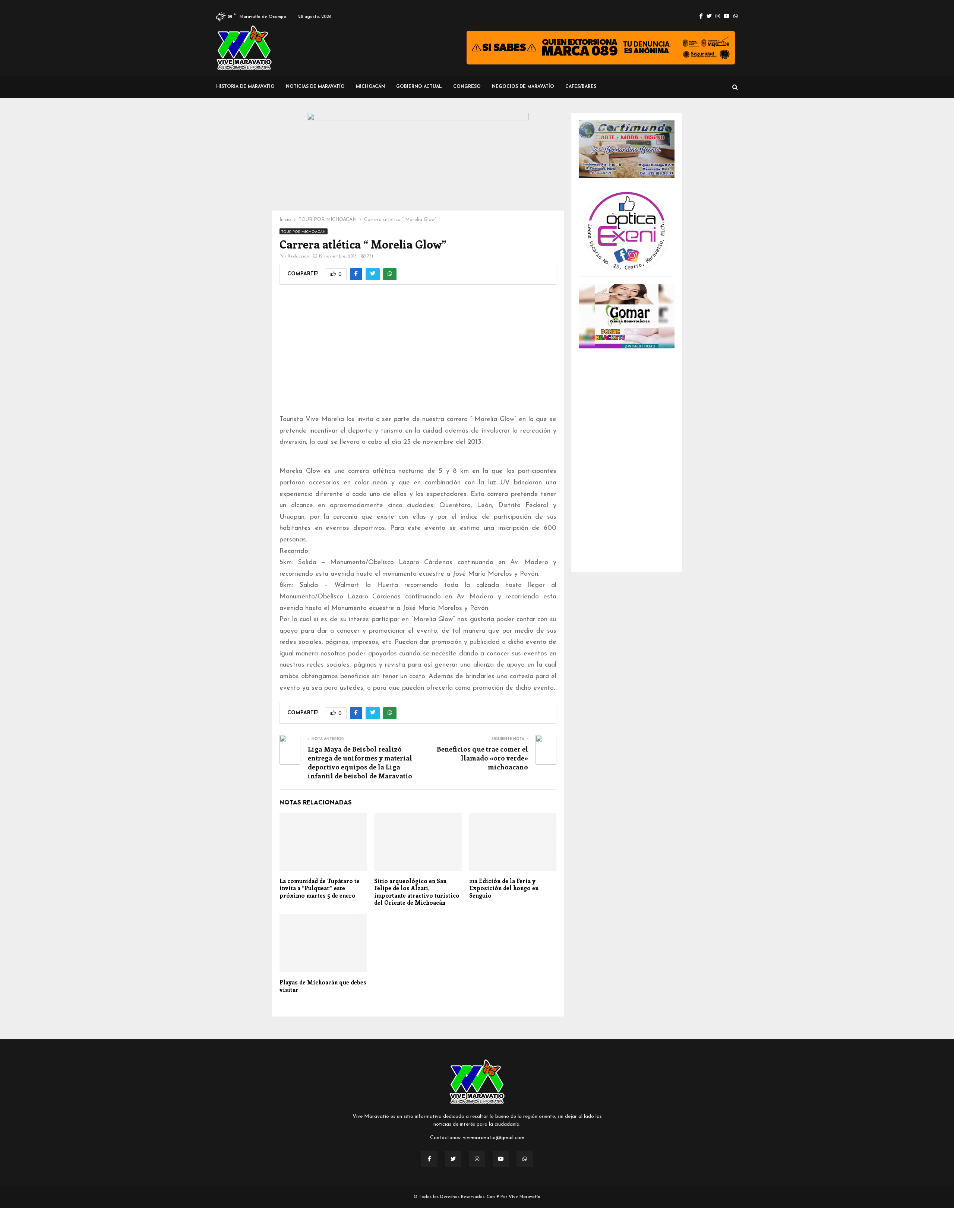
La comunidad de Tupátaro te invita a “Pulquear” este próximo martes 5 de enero (319, 888)
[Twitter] (453, 1159)
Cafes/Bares (580, 87)
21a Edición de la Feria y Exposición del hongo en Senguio (503, 888)
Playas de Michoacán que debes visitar (322, 985)
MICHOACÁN (370, 87)
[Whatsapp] (525, 1159)
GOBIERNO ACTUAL (419, 87)
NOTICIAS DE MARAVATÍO (315, 87)
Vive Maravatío (524, 1197)
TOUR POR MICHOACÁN (303, 232)
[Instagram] (477, 1159)
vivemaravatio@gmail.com (493, 1138)
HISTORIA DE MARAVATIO (245, 87)
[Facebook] (429, 1159)
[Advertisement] (417, 354)
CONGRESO (467, 87)
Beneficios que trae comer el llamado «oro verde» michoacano (482, 757)
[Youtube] (501, 1159)
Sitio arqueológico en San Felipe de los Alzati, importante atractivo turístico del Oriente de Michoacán (416, 892)
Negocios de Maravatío (523, 87)
